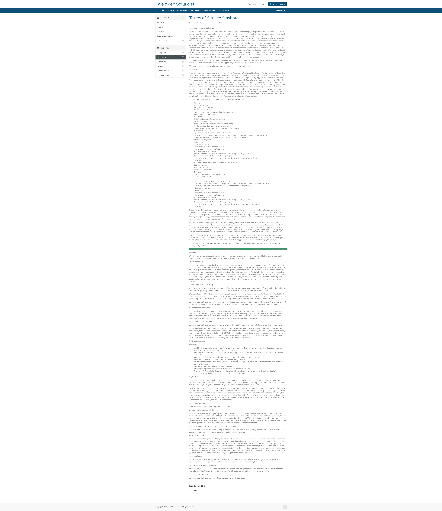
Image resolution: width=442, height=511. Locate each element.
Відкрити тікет (163, 75)
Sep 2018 (160, 23)
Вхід (262, 4)
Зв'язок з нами (225, 10)
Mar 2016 (160, 31)
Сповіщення (182, 10)
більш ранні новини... (165, 36)
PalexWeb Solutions (174, 4)
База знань (195, 10)
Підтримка (161, 53)
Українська (251, 4)
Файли (160, 66)
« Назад (194, 490)
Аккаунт (280, 10)
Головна (160, 10)
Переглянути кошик (277, 4)
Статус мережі (209, 10)
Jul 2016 (160, 27)
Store (170, 10)
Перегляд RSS (163, 40)
